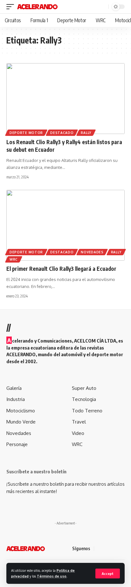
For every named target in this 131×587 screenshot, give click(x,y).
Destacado (61, 133)
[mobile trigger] (11, 6)
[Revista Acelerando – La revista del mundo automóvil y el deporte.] (25, 548)
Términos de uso (51, 576)
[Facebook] (100, 548)
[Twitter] (107, 548)
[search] (103, 7)
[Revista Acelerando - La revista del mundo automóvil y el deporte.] (37, 6)
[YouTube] (115, 548)
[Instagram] (123, 548)
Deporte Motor (26, 133)
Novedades (92, 252)
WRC (14, 259)
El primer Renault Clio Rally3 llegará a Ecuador (61, 268)
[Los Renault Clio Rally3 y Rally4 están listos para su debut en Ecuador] (65, 98)
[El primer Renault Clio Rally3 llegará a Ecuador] (65, 225)
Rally (86, 133)
